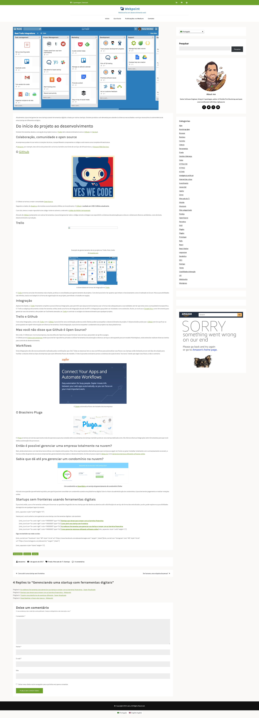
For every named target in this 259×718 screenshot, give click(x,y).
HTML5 (182, 168)
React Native (183, 248)
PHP (181, 225)
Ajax (180, 125)
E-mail (18, 658)
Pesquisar (184, 43)
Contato (151, 19)
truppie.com (94, 253)
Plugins (181, 229)
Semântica (182, 256)
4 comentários (79, 562)
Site (17, 670)
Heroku (94, 132)
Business (182, 137)
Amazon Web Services (101, 147)
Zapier (77, 406)
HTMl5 (182, 172)
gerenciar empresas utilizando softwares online (128, 454)
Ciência (181, 145)
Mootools (182, 206)
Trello (60, 132)
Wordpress (183, 283)
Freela (50, 562)
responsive (183, 252)
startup (35, 554)
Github (87, 132)
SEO (180, 260)
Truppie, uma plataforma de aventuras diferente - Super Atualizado (43, 595)
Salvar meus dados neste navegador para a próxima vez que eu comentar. (43, 684)
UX (180, 275)
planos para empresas (35, 338)
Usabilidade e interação (187, 271)
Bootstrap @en (184, 129)
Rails (181, 241)
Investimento (183, 183)
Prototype (182, 237)
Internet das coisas (185, 179)
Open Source (48, 201)
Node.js (182, 214)
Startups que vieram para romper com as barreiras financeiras (82, 521)
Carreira (182, 141)
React (181, 245)
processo (27, 554)
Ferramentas (183, 148)
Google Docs (148, 309)
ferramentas (18, 554)
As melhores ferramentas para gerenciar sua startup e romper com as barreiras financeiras (92, 526)
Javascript (182, 187)
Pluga (20, 438)
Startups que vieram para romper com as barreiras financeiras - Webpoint (45, 592)
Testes (181, 268)
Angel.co (34, 206)
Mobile (181, 202)
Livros (181, 195)
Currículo (117, 19)
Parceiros (182, 222)
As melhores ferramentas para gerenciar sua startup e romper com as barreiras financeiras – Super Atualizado (58, 590)
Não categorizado (185, 210)
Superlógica (81, 486)
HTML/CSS (183, 164)
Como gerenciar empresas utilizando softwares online (79, 529)
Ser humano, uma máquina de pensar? (155, 573)
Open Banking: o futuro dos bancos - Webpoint (36, 598)
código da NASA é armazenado (79, 210)
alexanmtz (21, 562)
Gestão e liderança (185, 156)
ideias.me (104, 454)
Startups (67, 562)
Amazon (20, 147)
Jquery (181, 191)
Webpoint (132, 9)
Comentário (20, 616)
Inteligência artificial (186, 175)
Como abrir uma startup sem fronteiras (74, 523)
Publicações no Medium (134, 19)
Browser (182, 133)
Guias (181, 160)
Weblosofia (183, 279)
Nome (18, 646)
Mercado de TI (58, 562)
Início (107, 19)
